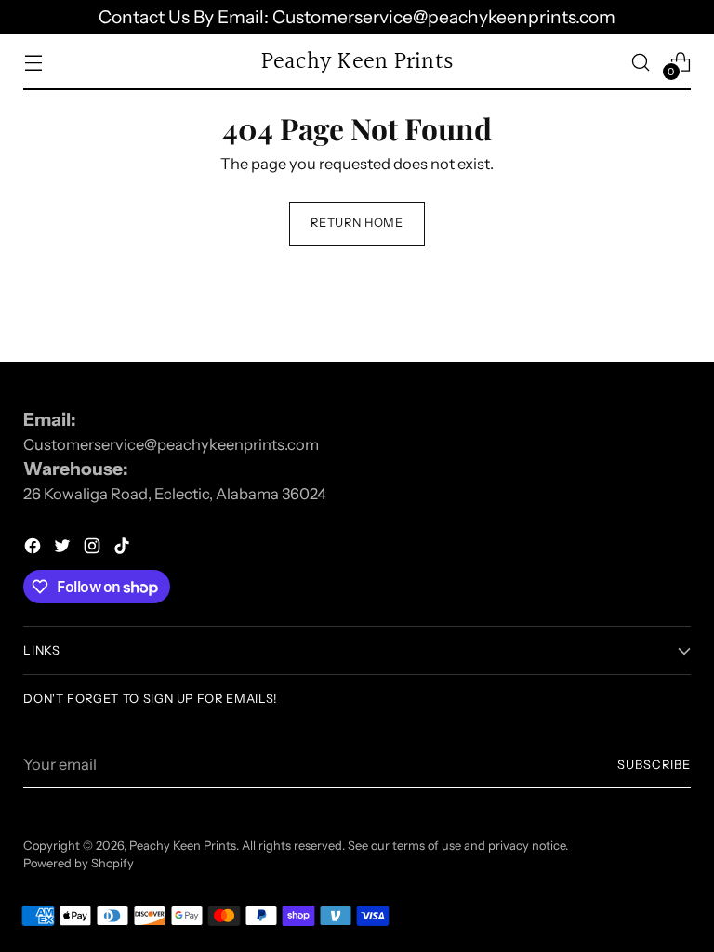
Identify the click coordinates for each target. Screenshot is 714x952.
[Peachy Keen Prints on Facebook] (34, 549)
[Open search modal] (641, 62)
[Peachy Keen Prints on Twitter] (64, 549)
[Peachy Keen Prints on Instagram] (94, 549)
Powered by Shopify (78, 863)
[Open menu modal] (33, 62)
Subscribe (654, 765)
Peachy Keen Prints (182, 846)
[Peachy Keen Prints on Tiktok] (123, 549)
